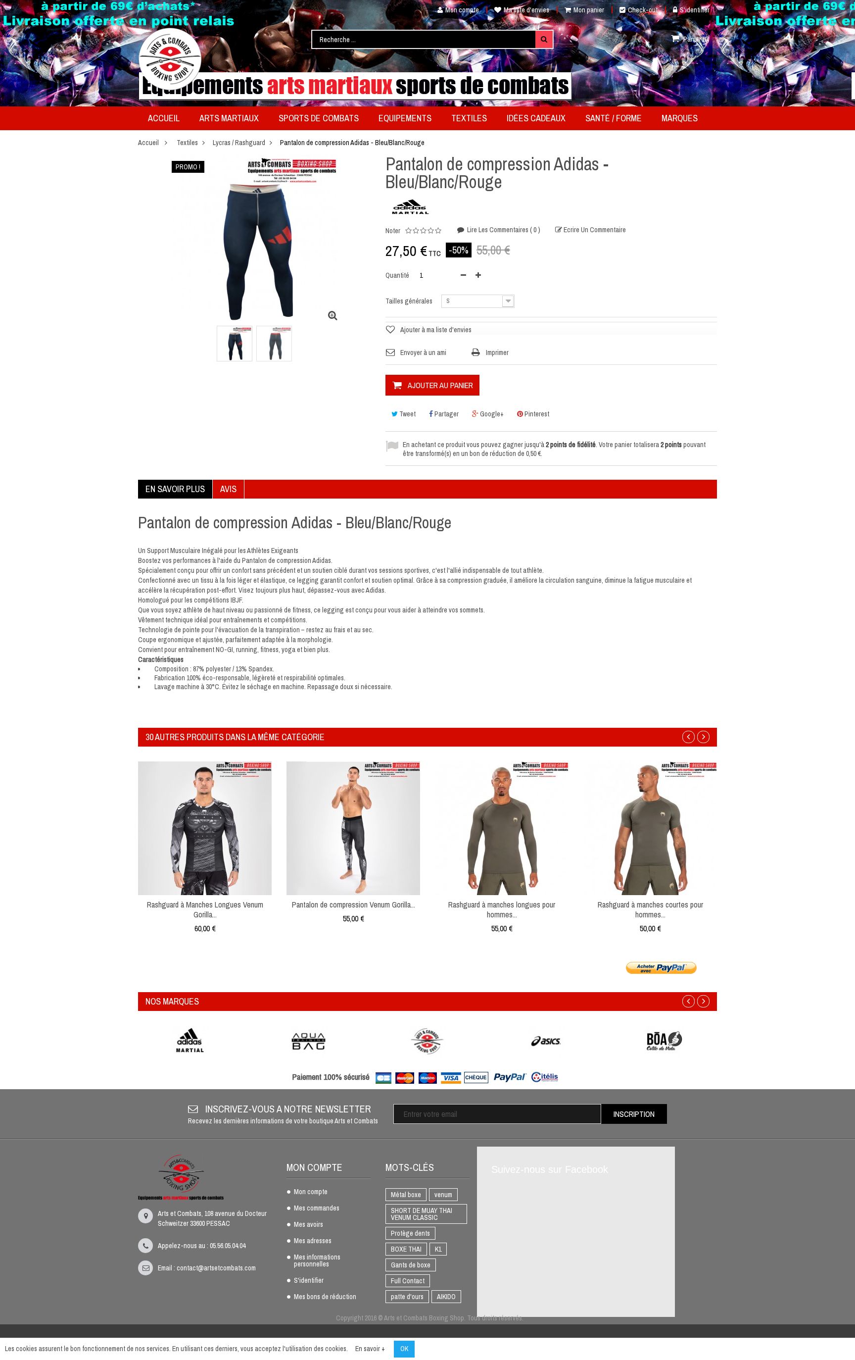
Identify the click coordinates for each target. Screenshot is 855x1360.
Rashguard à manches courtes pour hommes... (650, 909)
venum (443, 1194)
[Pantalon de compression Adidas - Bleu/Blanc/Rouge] (234, 343)
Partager (446, 413)
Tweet (407, 413)
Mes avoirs (308, 1225)
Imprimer (497, 352)
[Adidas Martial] (190, 1041)
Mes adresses (313, 1241)
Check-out (643, 9)
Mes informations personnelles (317, 1261)
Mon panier (588, 9)
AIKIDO (446, 1296)
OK (404, 1348)
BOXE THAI (406, 1249)
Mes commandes (316, 1208)
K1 (438, 1249)
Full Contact (408, 1280)
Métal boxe (406, 1194)
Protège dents (410, 1233)
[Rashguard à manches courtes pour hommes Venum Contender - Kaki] (650, 827)
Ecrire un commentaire (594, 229)
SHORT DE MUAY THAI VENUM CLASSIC (421, 1214)
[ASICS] (546, 1041)
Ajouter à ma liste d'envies (436, 329)
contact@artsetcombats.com (216, 1267)
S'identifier (695, 9)
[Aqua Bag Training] (309, 1041)
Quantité (397, 275)
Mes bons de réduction (325, 1297)
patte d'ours (407, 1296)
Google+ (491, 413)
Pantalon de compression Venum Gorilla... (353, 904)
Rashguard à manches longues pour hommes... (501, 909)
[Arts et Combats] (170, 58)
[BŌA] (665, 1041)
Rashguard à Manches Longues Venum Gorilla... (205, 909)
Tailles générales (409, 301)
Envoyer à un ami (423, 352)
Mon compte (462, 9)
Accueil (148, 142)
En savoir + (370, 1348)
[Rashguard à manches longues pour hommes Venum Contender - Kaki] (502, 827)
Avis (228, 489)
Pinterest (536, 413)
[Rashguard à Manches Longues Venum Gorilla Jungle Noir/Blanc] (205, 827)
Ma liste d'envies (526, 9)
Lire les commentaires (503, 229)
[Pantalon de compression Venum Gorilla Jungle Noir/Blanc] (353, 827)
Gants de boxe (410, 1264)
